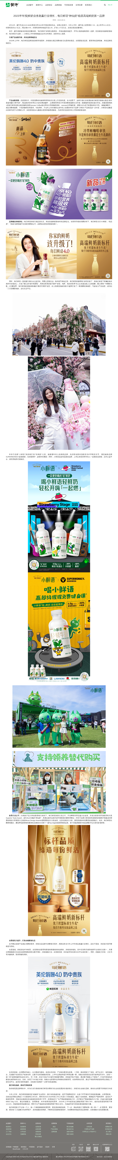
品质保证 (48, 5)
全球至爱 (79, 5)
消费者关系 (108, 1126)
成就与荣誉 (70, 1131)
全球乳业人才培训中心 (89, 1131)
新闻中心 (39, 5)
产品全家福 (54, 1129)
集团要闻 (23, 1126)
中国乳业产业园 (89, 1129)
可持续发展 (68, 5)
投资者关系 (108, 1129)
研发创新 (38, 1134)
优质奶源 (38, 1126)
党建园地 (23, 1134)
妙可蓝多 (40, 1147)
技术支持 (99, 1156)
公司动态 (23, 1131)
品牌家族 (58, 5)
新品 (54, 1126)
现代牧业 (23, 1147)
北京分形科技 (108, 1156)
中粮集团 (15, 1147)
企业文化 (8, 1134)
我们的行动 (70, 1129)
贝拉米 (47, 1147)
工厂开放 (8, 1131)
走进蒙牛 (29, 5)
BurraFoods (16, 1149)
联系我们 (88, 5)
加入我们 (108, 1131)
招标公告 (108, 1134)
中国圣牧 (32, 1147)
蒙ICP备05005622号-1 (82, 1156)
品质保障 (38, 1129)
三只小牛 (25, 1149)
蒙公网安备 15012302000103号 (65, 1156)
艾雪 (53, 1147)
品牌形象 (54, 1131)
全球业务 (89, 1126)
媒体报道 (23, 1129)
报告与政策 (70, 1134)
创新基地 (38, 1131)
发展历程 (8, 1129)
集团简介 (8, 1126)
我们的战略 (70, 1126)
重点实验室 (38, 1136)
